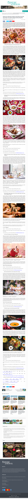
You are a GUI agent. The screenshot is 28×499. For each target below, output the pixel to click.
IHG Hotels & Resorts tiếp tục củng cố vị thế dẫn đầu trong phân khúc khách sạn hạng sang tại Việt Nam (14, 412)
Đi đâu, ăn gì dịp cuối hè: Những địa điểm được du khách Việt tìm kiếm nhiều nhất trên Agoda (6, 411)
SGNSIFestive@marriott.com (20, 93)
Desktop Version (11, 496)
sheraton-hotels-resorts (6, 19)
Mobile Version (17, 496)
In (22, 19)
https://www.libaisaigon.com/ (20, 375)
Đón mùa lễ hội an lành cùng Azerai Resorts (9, 390)
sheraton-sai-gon (11, 19)
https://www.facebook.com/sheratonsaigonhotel (17, 377)
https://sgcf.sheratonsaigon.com (10, 375)
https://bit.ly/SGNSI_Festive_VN (7, 374)
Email (24, 19)
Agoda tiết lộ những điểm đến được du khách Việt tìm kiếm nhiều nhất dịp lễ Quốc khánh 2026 (6, 401)
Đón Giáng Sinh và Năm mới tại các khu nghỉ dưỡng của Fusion (18, 390)
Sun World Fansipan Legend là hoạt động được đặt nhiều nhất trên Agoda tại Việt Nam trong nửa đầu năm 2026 (21, 412)
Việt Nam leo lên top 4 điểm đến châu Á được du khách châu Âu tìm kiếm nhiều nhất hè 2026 (14, 401)
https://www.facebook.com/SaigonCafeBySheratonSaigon (11, 379)
